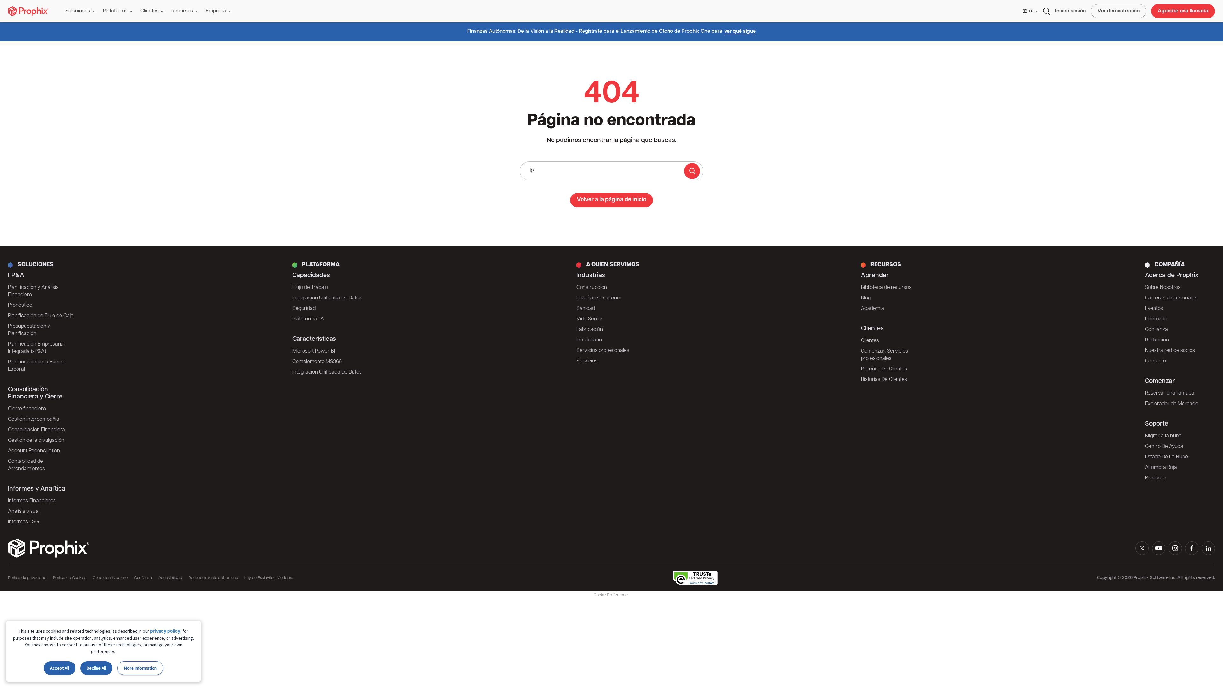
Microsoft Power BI (313, 351)
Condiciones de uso (110, 578)
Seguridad (304, 308)
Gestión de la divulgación (36, 440)
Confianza (1156, 329)
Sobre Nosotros (1163, 287)
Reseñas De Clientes (884, 369)
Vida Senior (589, 319)
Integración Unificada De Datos (327, 298)
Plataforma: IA (308, 319)
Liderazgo (1156, 319)
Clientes (870, 340)
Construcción (591, 287)
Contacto (1155, 361)
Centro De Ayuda (1164, 446)
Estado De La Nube (1166, 457)
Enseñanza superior (599, 298)
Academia (872, 308)
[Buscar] (692, 171)
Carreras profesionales (1171, 298)
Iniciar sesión (1070, 11)
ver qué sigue (740, 31)
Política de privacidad (27, 578)
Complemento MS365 (317, 361)
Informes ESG (23, 522)
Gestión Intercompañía (33, 419)
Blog (866, 298)
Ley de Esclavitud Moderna (268, 578)
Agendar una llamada (1183, 11)
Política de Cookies (69, 578)
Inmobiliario (589, 340)
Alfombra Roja (1161, 467)
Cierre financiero (27, 409)
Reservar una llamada (1169, 393)
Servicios (586, 361)
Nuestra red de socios (1170, 350)
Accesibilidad (170, 578)
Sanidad (585, 308)
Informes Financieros (32, 501)
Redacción (1157, 340)
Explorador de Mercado (1171, 403)
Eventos (1154, 308)
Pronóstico (20, 305)
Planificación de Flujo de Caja (41, 316)
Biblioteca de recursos (886, 287)
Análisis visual (23, 511)
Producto (1155, 478)
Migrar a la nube (1163, 436)
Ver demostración (1119, 11)
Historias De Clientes (884, 379)
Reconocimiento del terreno (213, 578)
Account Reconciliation (34, 451)
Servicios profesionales (602, 350)
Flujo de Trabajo (310, 287)
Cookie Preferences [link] (611, 595)
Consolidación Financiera (36, 430)
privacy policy (165, 631)
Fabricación (589, 329)
